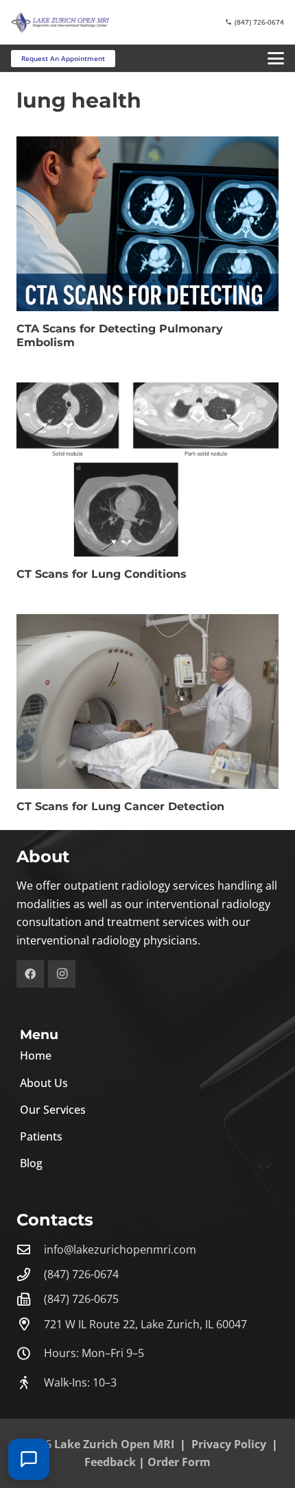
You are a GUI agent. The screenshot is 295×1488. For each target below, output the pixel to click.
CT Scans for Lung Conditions (101, 574)
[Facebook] (30, 974)
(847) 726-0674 (81, 1274)
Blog (31, 1163)
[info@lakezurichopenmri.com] (30, 1249)
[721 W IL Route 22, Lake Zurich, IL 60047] (30, 1323)
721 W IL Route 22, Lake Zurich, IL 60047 (145, 1324)
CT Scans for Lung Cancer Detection (120, 806)
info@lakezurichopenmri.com (120, 1249)
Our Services (53, 1109)
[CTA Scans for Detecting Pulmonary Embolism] (147, 223)
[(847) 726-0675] (30, 1299)
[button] (276, 58)
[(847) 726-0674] (30, 1274)
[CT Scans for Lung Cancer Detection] (147, 701)
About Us (44, 1082)
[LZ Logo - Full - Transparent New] (60, 22)
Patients (41, 1136)
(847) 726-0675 (81, 1298)
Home (35, 1055)
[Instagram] (61, 974)
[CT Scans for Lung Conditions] (147, 469)
